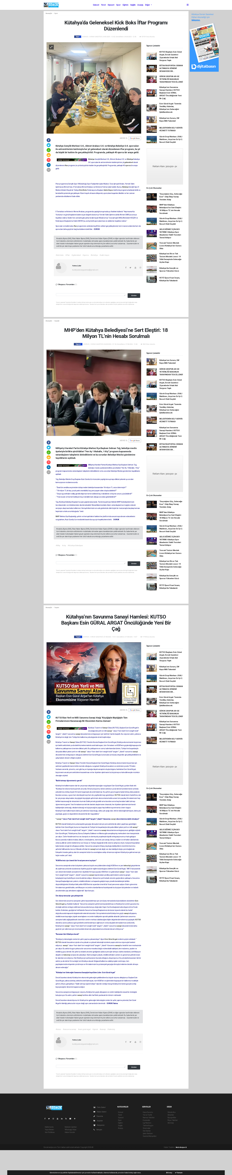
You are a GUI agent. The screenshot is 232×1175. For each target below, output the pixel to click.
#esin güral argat (84, 1029)
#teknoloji (111, 1029)
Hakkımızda (49, 1127)
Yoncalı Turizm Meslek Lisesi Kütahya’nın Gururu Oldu (170, 246)
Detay (170, 1173)
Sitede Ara (171, 1112)
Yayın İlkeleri (49, 1130)
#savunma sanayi (69, 1029)
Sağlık (133, 5)
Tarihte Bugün (148, 1125)
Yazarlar (99, 1116)
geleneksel (128, 162)
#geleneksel (76, 255)
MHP (58, 516)
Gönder (134, 295)
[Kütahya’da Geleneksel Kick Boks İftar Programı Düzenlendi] (94, 88)
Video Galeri (101, 1112)
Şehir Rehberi (148, 1133)
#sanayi (103, 1029)
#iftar (67, 255)
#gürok (95, 1029)
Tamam (179, 1173)
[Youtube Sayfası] (58, 1119)
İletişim (99, 1130)
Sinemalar (146, 1128)
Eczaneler (146, 1120)
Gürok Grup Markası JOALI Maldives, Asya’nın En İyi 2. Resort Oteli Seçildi (171, 139)
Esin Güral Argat (111, 939)
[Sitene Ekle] (75, 1119)
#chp (64, 545)
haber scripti (118, 1147)
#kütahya (94, 255)
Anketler (171, 1115)
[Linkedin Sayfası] (63, 1119)
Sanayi (105, 728)
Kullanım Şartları (71, 1127)
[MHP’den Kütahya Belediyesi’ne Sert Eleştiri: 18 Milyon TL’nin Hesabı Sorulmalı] (94, 393)
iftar (66, 165)
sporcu (128, 165)
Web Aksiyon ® (181, 1147)
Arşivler (100, 1121)
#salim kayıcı (104, 255)
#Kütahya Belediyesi (75, 545)
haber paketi (109, 1147)
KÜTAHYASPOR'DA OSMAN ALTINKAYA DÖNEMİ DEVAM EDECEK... (171, 68)
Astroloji (171, 1123)
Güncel (96, 5)
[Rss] (67, 1119)
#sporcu (86, 255)
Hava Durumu (148, 1112)
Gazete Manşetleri (149, 1136)
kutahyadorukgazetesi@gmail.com (85, 270)
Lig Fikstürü (147, 1123)
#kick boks (60, 255)
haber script (138, 1147)
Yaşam (56, 607)
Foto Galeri (101, 1107)
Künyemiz (101, 1125)
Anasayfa (49, 13)
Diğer (147, 5)
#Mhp (58, 545)
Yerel (103, 5)
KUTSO (118, 795)
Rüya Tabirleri (173, 1120)
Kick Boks (83, 190)
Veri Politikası (50, 1132)
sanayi (109, 731)
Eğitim (125, 5)
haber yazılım (128, 1147)
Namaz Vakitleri (149, 1118)
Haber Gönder (70, 1132)
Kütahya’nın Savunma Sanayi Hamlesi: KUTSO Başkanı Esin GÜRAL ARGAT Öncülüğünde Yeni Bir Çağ (170, 93)
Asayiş (140, 5)
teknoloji (127, 866)
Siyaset (111, 5)
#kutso (58, 1029)
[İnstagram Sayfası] (54, 1119)
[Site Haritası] (71, 1119)
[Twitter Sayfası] (50, 1119)
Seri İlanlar (147, 1131)
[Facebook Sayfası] (45, 1119)
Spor (118, 5)
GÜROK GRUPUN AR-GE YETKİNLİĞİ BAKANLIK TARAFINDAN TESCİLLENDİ (171, 79)
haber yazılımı (99, 1147)
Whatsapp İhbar (70, 1130)
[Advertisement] (18, 1162)
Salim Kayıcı (109, 190)
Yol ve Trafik (147, 1115)
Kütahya (91, 159)
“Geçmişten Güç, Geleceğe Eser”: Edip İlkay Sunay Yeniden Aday (170, 197)
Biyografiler (172, 1118)
